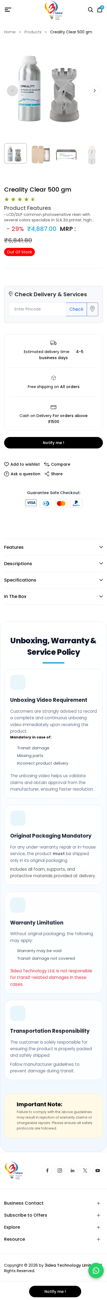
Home (10, 32)
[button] (94, 90)
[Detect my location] (92, 309)
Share (57, 474)
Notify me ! (53, 442)
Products (32, 32)
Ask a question (25, 474)
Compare (60, 464)
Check (76, 309)
